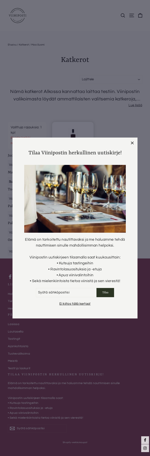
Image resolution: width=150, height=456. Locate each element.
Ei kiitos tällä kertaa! (75, 304)
